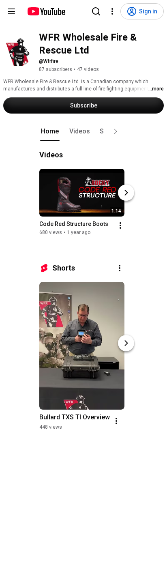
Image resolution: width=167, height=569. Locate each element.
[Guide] (11, 11)
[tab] (50, 131)
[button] (115, 131)
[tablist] (83, 131)
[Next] (126, 193)
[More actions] (120, 225)
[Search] (96, 11)
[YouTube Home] (46, 11)
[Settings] (112, 11)
